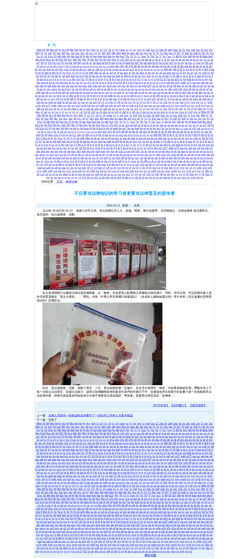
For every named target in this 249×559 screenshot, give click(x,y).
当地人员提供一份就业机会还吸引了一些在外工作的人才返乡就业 (90, 415)
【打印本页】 (160, 405)
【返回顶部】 (198, 405)
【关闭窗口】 (179, 405)
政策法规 (71, 181)
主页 (60, 181)
